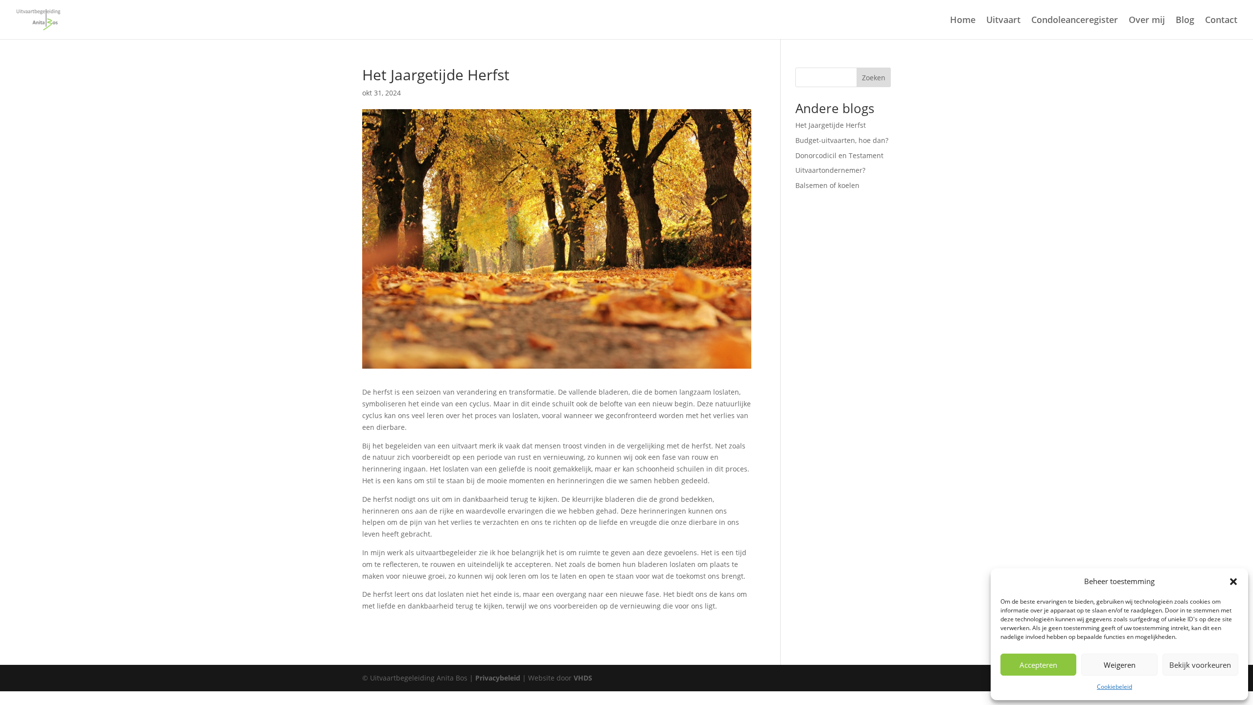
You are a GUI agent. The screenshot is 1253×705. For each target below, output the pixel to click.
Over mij (1147, 20)
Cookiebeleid (1114, 686)
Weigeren (1120, 665)
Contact (1221, 20)
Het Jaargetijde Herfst (830, 125)
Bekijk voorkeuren (1200, 665)
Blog (1185, 20)
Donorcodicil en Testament (839, 155)
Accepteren (1038, 665)
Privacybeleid (497, 677)
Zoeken (873, 77)
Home (962, 20)
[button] (1233, 582)
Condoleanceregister (1074, 20)
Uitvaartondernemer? (830, 170)
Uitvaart (1003, 20)
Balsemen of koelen (827, 185)
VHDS (583, 677)
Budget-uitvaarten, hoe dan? (841, 140)
